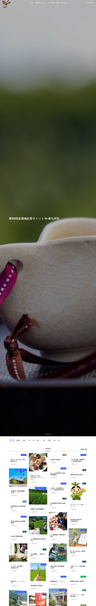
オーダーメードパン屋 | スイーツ (78, 505)
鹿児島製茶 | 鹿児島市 (37, 585)
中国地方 (49, 440)
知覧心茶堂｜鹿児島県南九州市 (57, 567)
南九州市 (24, 440)
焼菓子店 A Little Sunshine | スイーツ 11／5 (38, 477)
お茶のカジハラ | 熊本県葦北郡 (77, 567)
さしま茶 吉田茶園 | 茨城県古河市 (18, 567)
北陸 (59, 440)
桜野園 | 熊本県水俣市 (76, 475)
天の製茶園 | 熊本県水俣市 (38, 555)
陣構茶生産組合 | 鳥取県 (77, 581)
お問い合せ (64, 2)
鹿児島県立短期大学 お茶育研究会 (77, 520)
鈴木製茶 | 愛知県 (55, 459)
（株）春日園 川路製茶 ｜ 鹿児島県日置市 (77, 460)
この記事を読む (14, 464)
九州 (33, 440)
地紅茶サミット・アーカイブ (18, 582)
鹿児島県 (18, 440)
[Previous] (2, 219)
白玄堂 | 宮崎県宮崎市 (17, 536)
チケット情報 (51, 2)
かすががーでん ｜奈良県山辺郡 (77, 595)
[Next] (93, 219)
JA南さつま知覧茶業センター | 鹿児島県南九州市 (57, 489)
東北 (54, 440)
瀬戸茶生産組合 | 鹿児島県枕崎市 (18, 522)
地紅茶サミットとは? (40, 2)
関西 (38, 440)
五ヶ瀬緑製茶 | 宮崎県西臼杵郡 (57, 535)
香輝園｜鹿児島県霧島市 (37, 509)
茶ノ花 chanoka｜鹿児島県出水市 (18, 460)
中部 (29, 440)
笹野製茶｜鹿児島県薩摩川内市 (18, 492)
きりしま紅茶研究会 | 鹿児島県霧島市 (57, 474)
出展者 (57, 2)
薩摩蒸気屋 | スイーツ (57, 581)
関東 (44, 440)
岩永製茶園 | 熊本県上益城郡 (57, 504)
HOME (31, 2)
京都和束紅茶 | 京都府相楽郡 (18, 507)
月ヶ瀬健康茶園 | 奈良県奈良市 (38, 539)
